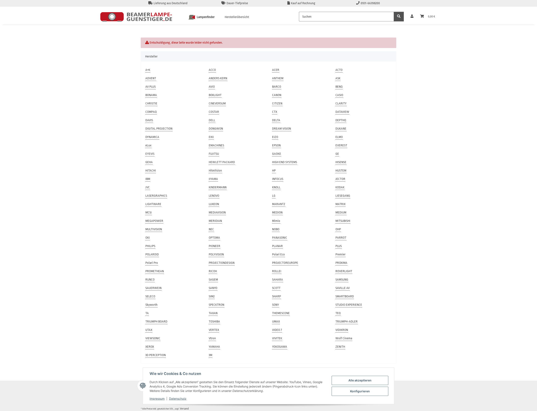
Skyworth (151, 305)
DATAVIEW (342, 112)
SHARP (276, 296)
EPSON (276, 145)
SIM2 (212, 296)
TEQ (338, 313)
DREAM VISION (281, 128)
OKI (147, 237)
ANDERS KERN (218, 78)
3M (210, 355)
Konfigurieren (360, 391)
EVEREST (341, 145)
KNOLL (276, 187)
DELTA (276, 120)
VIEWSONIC (152, 338)
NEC (211, 229)
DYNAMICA (152, 137)
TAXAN (213, 313)
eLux (148, 145)
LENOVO (214, 196)
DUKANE (340, 128)
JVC (147, 187)
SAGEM (213, 279)
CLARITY (341, 103)
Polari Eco (278, 254)
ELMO (339, 137)
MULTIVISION (153, 229)
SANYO (213, 288)
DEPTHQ (340, 120)
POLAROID (152, 254)
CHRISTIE (151, 103)
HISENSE (340, 162)
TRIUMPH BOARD (156, 321)
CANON (276, 95)
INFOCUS (277, 179)
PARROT (340, 237)
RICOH (213, 271)
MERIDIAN (215, 221)
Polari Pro (151, 263)
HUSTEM (340, 170)
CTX (274, 112)
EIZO (275, 137)
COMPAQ (151, 112)
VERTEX (214, 330)
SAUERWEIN (153, 288)
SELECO (150, 296)
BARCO (276, 86)
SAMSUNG (341, 279)
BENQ (339, 86)
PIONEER (214, 246)
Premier (340, 254)
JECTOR (340, 179)
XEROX (149, 347)
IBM (147, 179)
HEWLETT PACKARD (222, 162)
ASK (337, 78)
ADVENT (150, 78)
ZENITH (340, 347)
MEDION (277, 212)
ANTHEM (277, 78)
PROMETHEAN (154, 271)
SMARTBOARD (344, 296)
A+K (147, 70)
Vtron (212, 338)
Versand (184, 408)
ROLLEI (276, 271)
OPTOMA (214, 237)
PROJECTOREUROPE (285, 263)
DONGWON (216, 128)
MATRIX (340, 204)
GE (337, 154)
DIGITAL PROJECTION (158, 128)
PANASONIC (279, 237)
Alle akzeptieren (359, 380)
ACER (275, 70)
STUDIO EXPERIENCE (348, 305)
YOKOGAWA (279, 347)
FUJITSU (214, 154)
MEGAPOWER (154, 221)
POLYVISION (216, 254)
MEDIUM (340, 212)
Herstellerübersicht (237, 17)
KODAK (339, 187)
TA (147, 313)
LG (273, 196)
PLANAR (277, 246)
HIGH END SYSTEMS (284, 162)
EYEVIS (149, 154)
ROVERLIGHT (343, 271)
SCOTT (276, 288)
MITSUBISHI (342, 221)
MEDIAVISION (217, 212)
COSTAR (214, 112)
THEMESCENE (281, 313)
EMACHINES (216, 145)
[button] (412, 16)
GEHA (149, 162)
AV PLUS (150, 86)
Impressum (157, 398)
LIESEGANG (342, 196)
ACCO (212, 70)
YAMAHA (214, 347)
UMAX (276, 321)
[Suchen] (399, 16)
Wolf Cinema (343, 338)
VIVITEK (277, 338)
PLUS (338, 246)
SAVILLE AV (342, 288)
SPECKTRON (216, 305)
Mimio (276, 221)
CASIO (339, 95)
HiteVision (215, 170)
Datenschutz (177, 398)
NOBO (275, 229)
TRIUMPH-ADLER (346, 321)
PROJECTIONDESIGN (222, 263)
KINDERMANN (218, 187)
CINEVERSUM (217, 103)
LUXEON (214, 204)
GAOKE (276, 154)
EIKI (211, 137)
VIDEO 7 (277, 330)
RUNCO (150, 279)
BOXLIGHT (215, 95)
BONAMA (151, 95)
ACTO (339, 70)
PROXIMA (341, 263)
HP (274, 170)
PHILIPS (150, 246)
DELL (212, 120)
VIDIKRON (341, 330)
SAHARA (277, 279)
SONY (275, 305)
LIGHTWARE (153, 204)
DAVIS (149, 120)
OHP (338, 229)
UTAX (148, 330)
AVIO (212, 86)
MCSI (148, 212)
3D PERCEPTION (155, 355)
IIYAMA (213, 179)
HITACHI (150, 170)
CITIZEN (277, 103)
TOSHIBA (214, 321)
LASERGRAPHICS (156, 196)
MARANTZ (278, 204)
